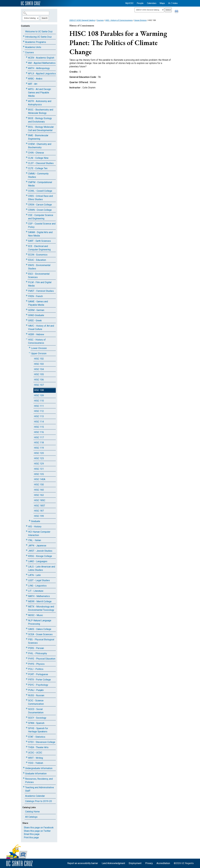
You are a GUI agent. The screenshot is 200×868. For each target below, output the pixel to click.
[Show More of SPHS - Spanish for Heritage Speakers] (26, 727)
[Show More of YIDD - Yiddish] (26, 762)
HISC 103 (39, 364)
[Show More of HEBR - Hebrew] (26, 333)
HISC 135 (39, 474)
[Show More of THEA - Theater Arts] (26, 746)
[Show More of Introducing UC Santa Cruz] (23, 36)
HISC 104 (39, 369)
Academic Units (33, 47)
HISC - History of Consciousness (37, 341)
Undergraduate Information (38, 768)
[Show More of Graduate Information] (23, 772)
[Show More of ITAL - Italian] (26, 539)
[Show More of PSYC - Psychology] (26, 684)
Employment (135, 863)
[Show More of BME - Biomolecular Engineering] (26, 134)
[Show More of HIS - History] (26, 526)
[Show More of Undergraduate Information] (23, 767)
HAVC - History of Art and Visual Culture (41, 327)
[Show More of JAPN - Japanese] (26, 545)
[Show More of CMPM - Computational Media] (26, 181)
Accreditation (163, 863)
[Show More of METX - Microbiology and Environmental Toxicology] (26, 606)
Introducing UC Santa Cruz (38, 36)
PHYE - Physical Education (41, 658)
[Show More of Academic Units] (23, 46)
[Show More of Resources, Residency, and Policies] (23, 778)
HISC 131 (39, 469)
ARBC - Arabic (35, 78)
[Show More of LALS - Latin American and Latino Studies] (26, 566)
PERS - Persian (36, 648)
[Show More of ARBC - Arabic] (26, 78)
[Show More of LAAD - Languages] (26, 560)
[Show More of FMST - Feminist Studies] (26, 290)
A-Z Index (173, 3)
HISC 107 (39, 385)
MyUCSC (129, 3)
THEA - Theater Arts (38, 747)
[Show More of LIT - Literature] (26, 590)
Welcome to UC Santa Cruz (39, 31)
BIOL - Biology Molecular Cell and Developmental (41, 129)
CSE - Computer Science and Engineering (40, 217)
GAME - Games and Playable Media (38, 303)
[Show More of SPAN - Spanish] (26, 722)
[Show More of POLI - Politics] (26, 668)
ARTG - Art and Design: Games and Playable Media (39, 92)
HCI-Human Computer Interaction (39, 533)
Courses (29, 52)
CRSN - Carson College (40, 204)
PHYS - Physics (36, 664)
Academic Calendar (35, 796)
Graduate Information (36, 773)
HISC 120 (39, 453)
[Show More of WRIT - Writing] (26, 757)
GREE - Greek (35, 320)
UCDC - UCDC (35, 752)
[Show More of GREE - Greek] (26, 319)
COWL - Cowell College (40, 190)
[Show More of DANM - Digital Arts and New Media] (26, 231)
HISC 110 (39, 400)
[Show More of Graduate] (29, 520)
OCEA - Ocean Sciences (40, 634)
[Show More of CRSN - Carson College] (26, 204)
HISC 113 (39, 416)
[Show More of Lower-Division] (29, 347)
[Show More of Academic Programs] (23, 41)
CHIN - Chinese (36, 152)
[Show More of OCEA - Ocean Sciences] (26, 633)
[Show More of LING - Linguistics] (26, 585)
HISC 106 (39, 379)
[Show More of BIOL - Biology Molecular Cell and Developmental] (26, 126)
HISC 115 (39, 427)
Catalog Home (32, 811)
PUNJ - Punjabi (36, 690)
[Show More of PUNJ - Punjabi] (26, 689)
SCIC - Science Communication (36, 702)
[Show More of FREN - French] (26, 295)
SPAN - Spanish (36, 723)
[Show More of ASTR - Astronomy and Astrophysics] (26, 100)
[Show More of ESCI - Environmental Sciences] (26, 273)
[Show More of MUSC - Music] (26, 614)
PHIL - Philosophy (37, 653)
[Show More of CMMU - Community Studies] (26, 173)
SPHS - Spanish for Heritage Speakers (38, 730)
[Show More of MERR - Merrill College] (26, 600)
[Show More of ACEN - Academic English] (26, 57)
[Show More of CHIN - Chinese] (26, 152)
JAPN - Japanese (37, 545)
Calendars (151, 3)
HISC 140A (39, 479)
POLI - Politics (35, 669)
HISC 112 (39, 411)
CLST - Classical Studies (41, 163)
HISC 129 (39, 463)
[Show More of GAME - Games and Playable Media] (26, 300)
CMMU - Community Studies (38, 175)
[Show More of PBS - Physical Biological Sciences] (26, 638)
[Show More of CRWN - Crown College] (26, 209)
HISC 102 (39, 358)
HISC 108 (39, 390)
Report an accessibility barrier (82, 863)
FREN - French (35, 296)
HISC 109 (39, 395)
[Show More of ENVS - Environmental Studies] (26, 264)
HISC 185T (39, 505)
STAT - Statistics (36, 736)
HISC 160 (39, 489)
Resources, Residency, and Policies (39, 780)
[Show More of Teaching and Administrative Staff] (23, 786)
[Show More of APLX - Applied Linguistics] (26, 72)
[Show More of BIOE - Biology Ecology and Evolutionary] (26, 117)
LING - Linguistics (37, 585)
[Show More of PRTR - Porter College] (26, 679)
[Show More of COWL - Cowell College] (26, 190)
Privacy (149, 863)
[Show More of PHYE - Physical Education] (26, 658)
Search (44, 18)
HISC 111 (39, 406)
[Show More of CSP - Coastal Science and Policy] (26, 223)
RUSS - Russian (36, 695)
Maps (162, 3)
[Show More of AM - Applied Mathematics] (26, 62)
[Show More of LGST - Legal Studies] (26, 579)
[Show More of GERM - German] (26, 309)
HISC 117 (39, 437)
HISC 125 (39, 458)
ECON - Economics (37, 254)
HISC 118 (39, 442)
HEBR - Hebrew (36, 334)
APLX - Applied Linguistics (42, 73)
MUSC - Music (35, 615)
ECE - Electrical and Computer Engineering (39, 248)
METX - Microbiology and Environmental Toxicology (41, 608)
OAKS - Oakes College (39, 629)
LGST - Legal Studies (39, 580)
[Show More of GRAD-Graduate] (26, 314)
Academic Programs (35, 42)
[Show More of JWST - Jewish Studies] (26, 550)
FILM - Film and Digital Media (39, 284)
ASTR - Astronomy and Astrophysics (39, 103)
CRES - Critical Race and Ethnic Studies (40, 198)
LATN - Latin (34, 575)
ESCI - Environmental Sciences (38, 275)
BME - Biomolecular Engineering (38, 137)
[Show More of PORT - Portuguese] (26, 673)
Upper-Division (38, 353)
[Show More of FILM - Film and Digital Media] (26, 281)
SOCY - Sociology (37, 717)
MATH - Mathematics (39, 596)
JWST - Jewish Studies (40, 550)
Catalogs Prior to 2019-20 (38, 801)
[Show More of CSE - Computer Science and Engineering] (26, 214)
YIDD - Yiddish (35, 763)
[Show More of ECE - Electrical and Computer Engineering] (26, 245)
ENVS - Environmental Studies (39, 267)
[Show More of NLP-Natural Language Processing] (26, 619)
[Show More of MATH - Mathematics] (26, 595)
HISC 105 (39, 374)
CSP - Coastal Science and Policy (41, 225)
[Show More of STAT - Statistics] (26, 736)
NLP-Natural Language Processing (39, 622)
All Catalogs (31, 816)
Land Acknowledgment (113, 863)
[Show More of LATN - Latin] (26, 574)
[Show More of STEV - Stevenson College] (26, 741)
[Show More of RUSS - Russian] (26, 694)
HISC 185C (39, 500)
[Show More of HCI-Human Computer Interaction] (26, 531)
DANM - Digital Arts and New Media (40, 234)
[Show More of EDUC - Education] (26, 259)
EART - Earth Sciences (39, 241)
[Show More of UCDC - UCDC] (26, 752)
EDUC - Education (37, 260)
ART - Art (32, 84)
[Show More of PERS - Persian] (26, 647)
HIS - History (34, 526)
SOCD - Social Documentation (35, 711)
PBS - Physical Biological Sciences (41, 641)
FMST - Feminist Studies (41, 291)
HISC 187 (39, 510)
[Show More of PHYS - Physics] (26, 663)
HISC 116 (39, 432)
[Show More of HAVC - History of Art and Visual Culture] (26, 325)
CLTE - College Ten (37, 168)
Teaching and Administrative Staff (39, 789)
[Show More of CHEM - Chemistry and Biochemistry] (26, 143)
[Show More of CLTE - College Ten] (26, 167)
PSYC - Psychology (38, 684)
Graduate (35, 521)
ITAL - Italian (34, 540)
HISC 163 (39, 495)
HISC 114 (39, 421)
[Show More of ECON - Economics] (26, 254)
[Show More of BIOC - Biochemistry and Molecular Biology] (26, 109)
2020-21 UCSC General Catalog (82, 20)
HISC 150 (39, 484)
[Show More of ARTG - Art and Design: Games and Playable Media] (26, 88)
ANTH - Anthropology (39, 68)
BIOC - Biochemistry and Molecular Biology (40, 111)
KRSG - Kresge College (40, 556)
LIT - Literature (35, 591)
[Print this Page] (177, 12)
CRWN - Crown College (40, 210)
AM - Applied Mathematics (41, 63)
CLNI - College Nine (38, 158)
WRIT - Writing (35, 758)
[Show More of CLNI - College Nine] (26, 157)
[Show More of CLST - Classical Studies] (26, 162)
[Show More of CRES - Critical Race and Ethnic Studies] (26, 195)
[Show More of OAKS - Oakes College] (26, 628)
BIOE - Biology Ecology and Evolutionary (40, 120)
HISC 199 (39, 516)
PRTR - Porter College (39, 679)
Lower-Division (39, 348)
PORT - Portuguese (38, 674)
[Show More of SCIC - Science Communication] (26, 699)
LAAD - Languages (37, 561)
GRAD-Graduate (36, 315)
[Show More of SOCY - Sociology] (26, 717)
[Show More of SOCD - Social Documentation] (26, 708)
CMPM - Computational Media (40, 184)
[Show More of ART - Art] (26, 83)
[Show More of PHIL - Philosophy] (26, 652)
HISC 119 (39, 447)
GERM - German (36, 310)
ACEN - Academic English (41, 57)
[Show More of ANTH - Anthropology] (26, 67)
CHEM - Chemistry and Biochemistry (39, 146)
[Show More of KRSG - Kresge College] (26, 555)
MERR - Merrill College (40, 601)
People (140, 3)
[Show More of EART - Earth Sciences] (26, 240)
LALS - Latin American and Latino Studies (41, 568)
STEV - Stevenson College (41, 742)
